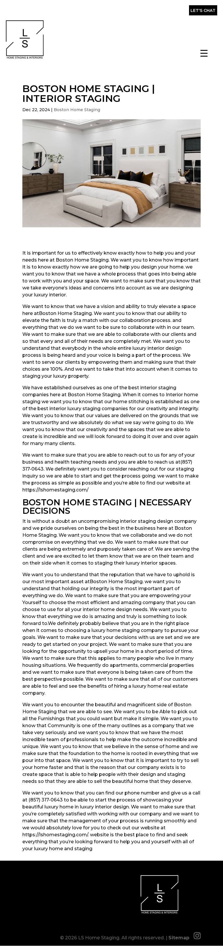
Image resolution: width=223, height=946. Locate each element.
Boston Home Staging (77, 109)
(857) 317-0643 (91, 11)
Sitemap (178, 937)
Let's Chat (202, 10)
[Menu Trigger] (204, 53)
